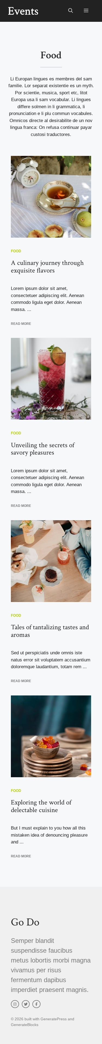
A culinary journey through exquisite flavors (47, 266)
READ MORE (21, 324)
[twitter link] (26, 1004)
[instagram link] (15, 1004)
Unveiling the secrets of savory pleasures (42, 449)
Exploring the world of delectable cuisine (41, 806)
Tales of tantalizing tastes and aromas (50, 631)
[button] (70, 11)
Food (16, 251)
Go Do (25, 922)
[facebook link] (36, 1004)
